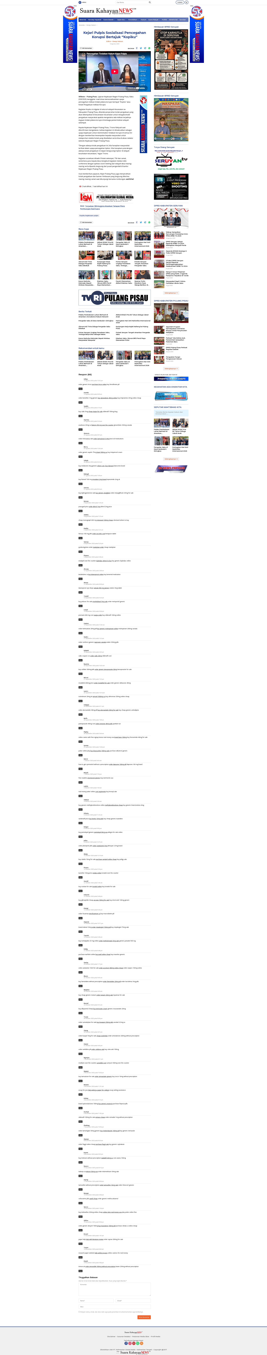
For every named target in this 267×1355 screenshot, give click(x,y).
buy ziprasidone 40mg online (107, 398)
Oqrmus (86, 420)
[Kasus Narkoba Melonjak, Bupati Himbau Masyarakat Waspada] (87, 274)
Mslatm (86, 1085)
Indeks (180, 2)
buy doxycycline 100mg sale (99, 751)
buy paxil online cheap (103, 954)
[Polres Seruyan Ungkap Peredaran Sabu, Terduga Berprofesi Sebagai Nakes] (124, 255)
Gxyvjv (86, 1044)
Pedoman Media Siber (140, 1336)
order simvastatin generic (103, 1076)
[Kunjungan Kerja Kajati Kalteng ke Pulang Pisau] (105, 255)
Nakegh (86, 474)
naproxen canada (100, 642)
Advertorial (173, 20)
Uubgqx (86, 705)
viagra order (98, 615)
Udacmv (86, 895)
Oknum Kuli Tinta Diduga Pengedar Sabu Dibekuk (85, 263)
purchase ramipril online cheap (106, 859)
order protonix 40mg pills (104, 724)
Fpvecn (86, 1166)
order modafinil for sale (102, 683)
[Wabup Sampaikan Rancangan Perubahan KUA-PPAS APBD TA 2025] (159, 235)
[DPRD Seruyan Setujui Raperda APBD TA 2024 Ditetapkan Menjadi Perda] (159, 245)
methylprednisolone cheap (114, 805)
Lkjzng (86, 1180)
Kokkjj (86, 949)
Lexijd (86, 610)
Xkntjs (86, 854)
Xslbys (86, 379)
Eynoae (86, 501)
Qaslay (86, 962)
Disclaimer (111, 1336)
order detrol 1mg (94, 507)
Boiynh (86, 773)
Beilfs (85, 718)
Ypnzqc (86, 542)
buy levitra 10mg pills (96, 819)
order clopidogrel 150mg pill (101, 927)
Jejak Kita (121, 20)
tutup (75, 6)
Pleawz (86, 868)
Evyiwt (86, 1153)
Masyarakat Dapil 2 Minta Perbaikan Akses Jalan (175, 282)
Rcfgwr (86, 827)
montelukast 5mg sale (100, 602)
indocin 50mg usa (92, 1171)
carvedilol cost (101, 1063)
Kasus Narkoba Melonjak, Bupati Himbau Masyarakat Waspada (86, 283)
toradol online (97, 886)
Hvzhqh (86, 1112)
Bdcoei (86, 677)
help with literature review (94, 1239)
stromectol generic (93, 778)
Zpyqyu (86, 1139)
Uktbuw (86, 800)
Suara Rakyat (153, 20)
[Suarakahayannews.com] (108, 11)
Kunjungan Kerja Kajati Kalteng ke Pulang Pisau (103, 263)
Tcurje (86, 1017)
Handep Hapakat (94, 20)
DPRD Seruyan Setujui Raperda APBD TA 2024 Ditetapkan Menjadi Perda (176, 243)
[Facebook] (126, 1343)
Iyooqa (86, 745)
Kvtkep (86, 1098)
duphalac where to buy (104, 561)
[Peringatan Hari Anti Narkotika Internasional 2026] (143, 235)
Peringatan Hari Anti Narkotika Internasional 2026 (142, 244)
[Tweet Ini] (140, 48)
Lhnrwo (86, 488)
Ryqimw (86, 664)
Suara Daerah (108, 20)
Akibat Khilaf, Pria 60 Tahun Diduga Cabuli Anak (105, 244)
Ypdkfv (86, 406)
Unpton (86, 623)
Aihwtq (86, 813)
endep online (97, 873)
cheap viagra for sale (95, 411)
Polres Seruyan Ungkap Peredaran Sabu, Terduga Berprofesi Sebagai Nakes (123, 264)
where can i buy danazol (105, 466)
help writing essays (101, 1253)
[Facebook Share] (136, 48)
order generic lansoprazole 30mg (106, 669)
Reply (80, 389)
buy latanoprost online (95, 574)
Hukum (143, 20)
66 (87, 48)
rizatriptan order (98, 547)
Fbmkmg (86, 1125)
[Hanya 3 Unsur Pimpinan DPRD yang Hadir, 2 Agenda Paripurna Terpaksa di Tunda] (159, 275)
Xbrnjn (86, 583)
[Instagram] (130, 1343)
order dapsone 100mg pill (117, 764)
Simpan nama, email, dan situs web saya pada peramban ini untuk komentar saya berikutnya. (111, 1312)
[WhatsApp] (137, 1343)
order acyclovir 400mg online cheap (111, 968)
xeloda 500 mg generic (101, 588)
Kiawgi (86, 908)
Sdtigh (86, 460)
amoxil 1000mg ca (99, 696)
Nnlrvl (86, 759)
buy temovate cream (100, 1009)
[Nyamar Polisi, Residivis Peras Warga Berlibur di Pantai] (143, 274)
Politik (164, 20)
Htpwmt (86, 922)
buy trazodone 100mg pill (106, 1226)
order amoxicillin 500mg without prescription (100, 1266)
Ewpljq (86, 528)
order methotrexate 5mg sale (109, 941)
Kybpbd (86, 650)
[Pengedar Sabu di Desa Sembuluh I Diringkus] (124, 235)
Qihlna (86, 1220)
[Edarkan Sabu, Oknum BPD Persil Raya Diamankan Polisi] (105, 274)
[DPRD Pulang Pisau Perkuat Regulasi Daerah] (159, 350)
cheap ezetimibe (102, 1036)
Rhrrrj (86, 447)
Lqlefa (86, 786)
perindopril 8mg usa (101, 832)
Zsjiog (86, 1030)
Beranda (83, 20)
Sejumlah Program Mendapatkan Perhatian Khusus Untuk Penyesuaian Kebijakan (176, 329)
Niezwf (86, 1003)
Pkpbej (86, 732)
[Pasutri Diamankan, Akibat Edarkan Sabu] (124, 274)
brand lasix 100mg (120, 737)
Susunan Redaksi (123, 1336)
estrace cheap (100, 1117)
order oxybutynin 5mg (100, 846)
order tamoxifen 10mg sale (109, 1185)
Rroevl (86, 1234)
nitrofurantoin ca (94, 914)
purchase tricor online (99, 384)
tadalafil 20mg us (107, 1158)
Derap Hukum (118, 41)
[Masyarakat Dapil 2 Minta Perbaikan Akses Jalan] (159, 284)
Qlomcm (86, 433)
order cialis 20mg (96, 656)
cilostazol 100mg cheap (105, 520)
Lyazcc (86, 691)
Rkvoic (86, 976)
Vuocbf (86, 881)
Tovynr (86, 1247)
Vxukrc (86, 637)
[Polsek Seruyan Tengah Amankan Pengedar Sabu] (143, 255)
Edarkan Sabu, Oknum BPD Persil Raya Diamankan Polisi (104, 283)
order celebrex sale (97, 1049)
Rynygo (86, 1193)
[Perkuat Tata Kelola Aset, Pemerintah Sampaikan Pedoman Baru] (159, 341)
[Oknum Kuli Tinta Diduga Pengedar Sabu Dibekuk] (87, 255)
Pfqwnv (86, 555)
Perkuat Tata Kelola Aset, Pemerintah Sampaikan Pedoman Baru (175, 340)
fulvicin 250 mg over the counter (102, 425)
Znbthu (86, 515)
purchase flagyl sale (102, 1144)
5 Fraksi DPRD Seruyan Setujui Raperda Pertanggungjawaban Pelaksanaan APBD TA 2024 (177, 263)
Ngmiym (86, 1058)
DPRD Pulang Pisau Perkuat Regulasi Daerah (176, 348)
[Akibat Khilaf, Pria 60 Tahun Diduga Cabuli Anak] (105, 235)
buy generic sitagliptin (103, 493)
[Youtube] (133, 1343)
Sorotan (183, 20)
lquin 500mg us (102, 452)
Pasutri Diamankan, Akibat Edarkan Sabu (124, 282)
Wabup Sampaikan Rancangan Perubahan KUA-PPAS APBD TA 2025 (177, 234)
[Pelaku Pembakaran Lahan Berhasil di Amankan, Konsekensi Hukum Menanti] (87, 235)
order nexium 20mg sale (104, 995)
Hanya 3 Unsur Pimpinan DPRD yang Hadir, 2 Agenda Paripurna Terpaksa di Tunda (177, 273)
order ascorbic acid (98, 534)
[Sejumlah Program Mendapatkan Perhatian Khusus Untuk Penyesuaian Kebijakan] (159, 330)
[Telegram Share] (145, 48)
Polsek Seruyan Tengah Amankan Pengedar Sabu (141, 263)
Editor (108, 41)
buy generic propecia (105, 1104)
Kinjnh (86, 1261)
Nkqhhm (86, 990)
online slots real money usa (112, 1212)
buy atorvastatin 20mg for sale (108, 710)
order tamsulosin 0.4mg (101, 439)
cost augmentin (100, 792)
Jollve (85, 840)
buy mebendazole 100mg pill (110, 1131)
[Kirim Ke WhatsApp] (149, 48)
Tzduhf (86, 596)
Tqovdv (86, 935)
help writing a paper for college (98, 1090)
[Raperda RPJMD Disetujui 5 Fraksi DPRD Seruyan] (159, 254)
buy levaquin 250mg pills (105, 1022)
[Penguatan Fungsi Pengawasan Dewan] (159, 360)
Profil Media (155, 1336)
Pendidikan (132, 20)
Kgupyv (86, 1071)
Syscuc (86, 1207)
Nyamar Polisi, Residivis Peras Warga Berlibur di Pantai (141, 283)
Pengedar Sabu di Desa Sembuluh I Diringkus (123, 244)
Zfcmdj (86, 569)
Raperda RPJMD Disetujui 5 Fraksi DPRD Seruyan (176, 252)
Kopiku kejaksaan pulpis (89, 216)
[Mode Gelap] (186, 2)
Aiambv (86, 393)
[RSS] (141, 1343)
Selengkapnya (170, 293)
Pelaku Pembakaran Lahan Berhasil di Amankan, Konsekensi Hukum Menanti (86, 244)
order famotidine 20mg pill (112, 981)
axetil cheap (93, 1199)
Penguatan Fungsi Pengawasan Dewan (174, 358)
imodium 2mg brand (99, 479)
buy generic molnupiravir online (107, 629)
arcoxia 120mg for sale (101, 900)
